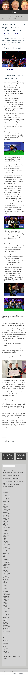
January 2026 (6, 494)
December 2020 (6, 576)
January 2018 (6, 628)
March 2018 (5, 625)
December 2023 (6, 530)
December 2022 (6, 547)
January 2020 (6, 591)
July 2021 (5, 565)
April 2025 (5, 506)
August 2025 (6, 501)
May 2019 (5, 604)
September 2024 (7, 517)
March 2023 (5, 542)
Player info (19, 33)
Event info (14, 33)
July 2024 (5, 520)
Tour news (5, 651)
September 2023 (7, 533)
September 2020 (7, 579)
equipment (5, 640)
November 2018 (6, 613)
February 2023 (6, 544)
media (4, 646)
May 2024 (5, 523)
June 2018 (5, 620)
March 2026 (5, 492)
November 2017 (6, 631)
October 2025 (6, 498)
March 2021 (5, 571)
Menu (14, 12)
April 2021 (5, 570)
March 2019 (5, 607)
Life (4, 645)
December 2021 (6, 559)
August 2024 (6, 518)
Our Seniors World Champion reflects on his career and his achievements (21, 456)
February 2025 (6, 509)
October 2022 (6, 550)
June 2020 (5, 584)
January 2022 (6, 558)
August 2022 (6, 553)
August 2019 (6, 599)
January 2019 (6, 610)
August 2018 (6, 617)
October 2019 (6, 596)
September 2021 (7, 564)
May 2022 (5, 555)
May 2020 (5, 585)
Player (6, 35)
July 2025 (5, 503)
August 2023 (6, 535)
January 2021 (6, 574)
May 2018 (5, 622)
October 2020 (6, 578)
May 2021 (5, 568)
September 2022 (7, 552)
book (4, 637)
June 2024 (5, 521)
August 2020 (6, 581)
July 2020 (5, 582)
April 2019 (5, 605)
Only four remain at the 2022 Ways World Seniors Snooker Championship (8, 456)
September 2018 (7, 616)
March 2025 (5, 507)
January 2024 (6, 529)
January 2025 (6, 510)
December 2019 (6, 593)
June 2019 (5, 602)
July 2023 (5, 536)
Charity (5, 639)
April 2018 (5, 623)
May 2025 (5, 504)
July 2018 (5, 619)
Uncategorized (6, 652)
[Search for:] (9, 466)
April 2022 (5, 556)
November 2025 (6, 497)
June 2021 (5, 567)
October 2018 (6, 614)
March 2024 (5, 526)
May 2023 (5, 539)
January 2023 (6, 546)
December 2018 (6, 611)
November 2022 (6, 549)
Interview (5, 643)
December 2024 (6, 512)
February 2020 (6, 590)
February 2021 (6, 573)
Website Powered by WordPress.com (9, 671)
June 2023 (5, 538)
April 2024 (5, 524)
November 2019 (6, 594)
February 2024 (6, 527)
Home (3, 17)
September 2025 (7, 500)
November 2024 (6, 513)
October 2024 (6, 515)
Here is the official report (9, 69)
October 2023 (6, 532)
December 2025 (6, 495)
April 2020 (5, 587)
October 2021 (6, 562)
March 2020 (5, 588)
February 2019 (6, 608)
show (4, 649)
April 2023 (5, 541)
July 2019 (5, 600)
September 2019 (7, 597)
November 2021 (6, 561)
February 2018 (6, 626)
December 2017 (6, 629)
